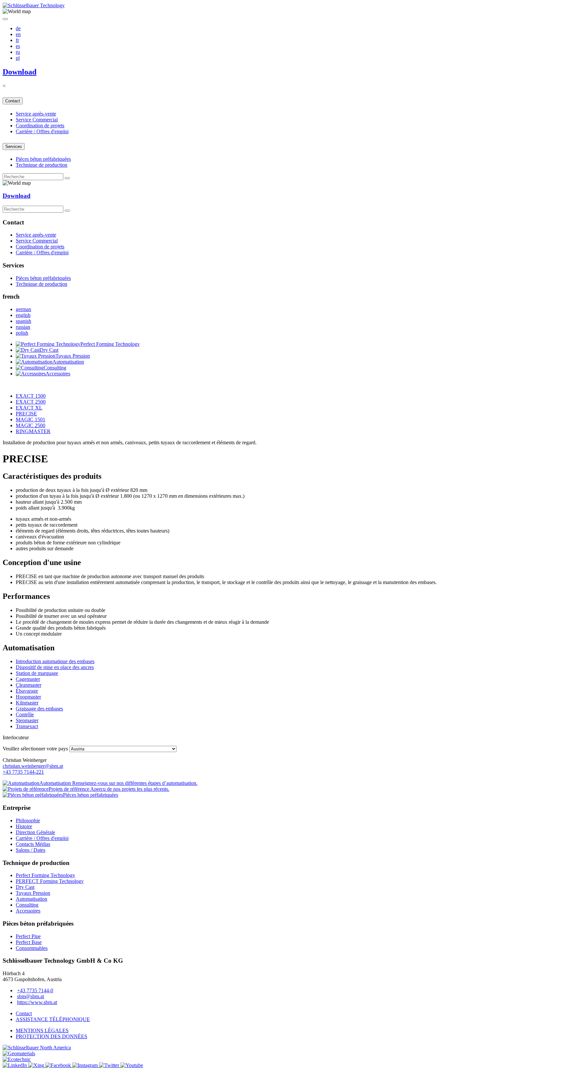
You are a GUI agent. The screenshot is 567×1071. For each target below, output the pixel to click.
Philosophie (28, 820)
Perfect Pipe (28, 936)
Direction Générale (35, 832)
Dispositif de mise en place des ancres (55, 667)
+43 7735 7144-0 (35, 990)
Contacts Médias (33, 844)
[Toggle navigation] (5, 19)
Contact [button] (13, 222)
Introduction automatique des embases (55, 661)
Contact (12, 100)
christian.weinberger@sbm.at (33, 766)
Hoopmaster (28, 697)
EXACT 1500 (31, 396)
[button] (17, 11)
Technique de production (41, 165)
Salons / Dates (30, 850)
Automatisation (31, 899)
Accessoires (28, 911)
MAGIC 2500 (30, 425)
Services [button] (13, 265)
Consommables (32, 948)
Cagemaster (28, 679)
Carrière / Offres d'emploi (42, 131)
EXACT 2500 (31, 402)
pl (18, 58)
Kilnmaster (27, 702)
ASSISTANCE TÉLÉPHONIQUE (53, 1019)
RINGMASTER (33, 431)
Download (19, 72)
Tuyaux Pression (33, 893)
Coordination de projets (40, 125)
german (23, 309)
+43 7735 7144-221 (23, 772)
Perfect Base (29, 942)
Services (13, 146)
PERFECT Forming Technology (50, 881)
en (18, 34)
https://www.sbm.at (37, 1002)
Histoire (24, 826)
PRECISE (26, 413)
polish (22, 333)
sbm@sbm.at (30, 996)
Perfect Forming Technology (45, 875)
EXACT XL (29, 407)
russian (23, 327)
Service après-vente (36, 113)
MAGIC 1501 (30, 419)
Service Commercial (37, 119)
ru (18, 52)
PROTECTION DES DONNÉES (51, 1036)
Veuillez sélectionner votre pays (35, 748)
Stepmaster (27, 720)
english (23, 315)
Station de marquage (37, 673)
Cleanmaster (28, 685)
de (18, 28)
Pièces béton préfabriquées (43, 159)
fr (17, 40)
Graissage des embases (39, 708)
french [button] (11, 296)
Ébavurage (27, 691)
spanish (23, 321)
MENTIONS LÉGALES (42, 1030)
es (18, 46)
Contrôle (25, 714)
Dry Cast (25, 887)
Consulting (27, 905)
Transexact (27, 726)
